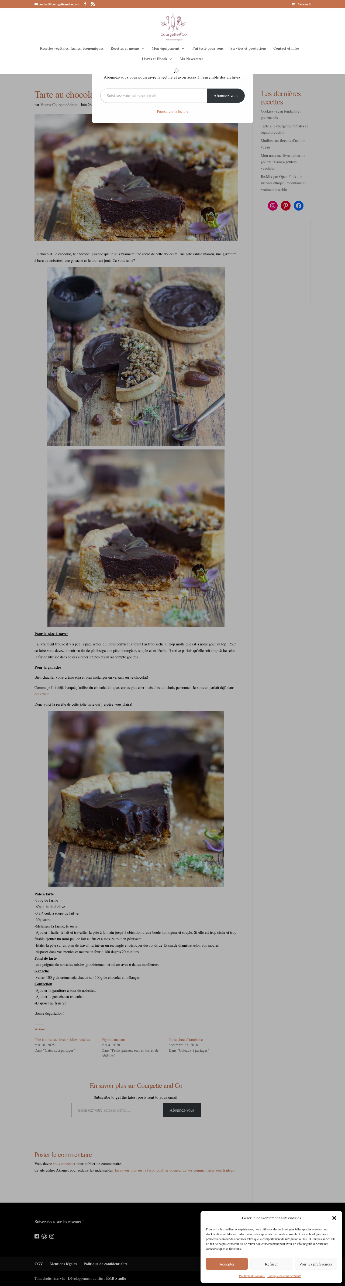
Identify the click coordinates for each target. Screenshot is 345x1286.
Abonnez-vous (225, 95)
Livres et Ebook (154, 59)
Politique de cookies (252, 1276)
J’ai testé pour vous (207, 48)
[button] (334, 1218)
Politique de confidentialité (284, 1276)
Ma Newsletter (191, 59)
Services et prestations (248, 48)
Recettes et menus (125, 48)
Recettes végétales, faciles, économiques (72, 48)
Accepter (226, 1264)
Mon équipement (166, 48)
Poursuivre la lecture (172, 111)
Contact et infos (286, 48)
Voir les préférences (316, 1264)
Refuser (271, 1264)
